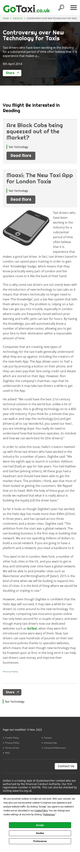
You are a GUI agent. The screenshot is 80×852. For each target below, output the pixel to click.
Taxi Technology (18, 147)
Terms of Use (12, 747)
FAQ (7, 752)
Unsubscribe (50, 742)
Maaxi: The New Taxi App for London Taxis (40, 178)
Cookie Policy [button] (41, 810)
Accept (40, 825)
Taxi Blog (18, 18)
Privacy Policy (12, 742)
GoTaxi (32, 628)
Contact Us (66, 766)
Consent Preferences (55, 747)
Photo (5, 671)
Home (6, 18)
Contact (48, 737)
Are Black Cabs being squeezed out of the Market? (35, 131)
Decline (40, 833)
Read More (21, 155)
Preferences (40, 841)
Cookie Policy (12, 737)
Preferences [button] (49, 814)
